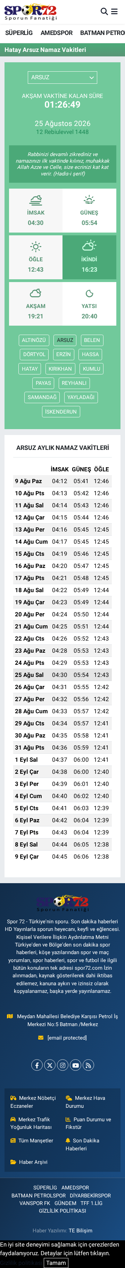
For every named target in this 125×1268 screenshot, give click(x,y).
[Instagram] (62, 1065)
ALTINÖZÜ (34, 340)
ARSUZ (65, 340)
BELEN (92, 340)
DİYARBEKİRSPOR (90, 1196)
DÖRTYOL (34, 354)
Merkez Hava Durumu (86, 1102)
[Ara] (104, 11)
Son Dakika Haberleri (83, 1144)
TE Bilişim (80, 1231)
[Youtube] (75, 1065)
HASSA (90, 354)
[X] (50, 1065)
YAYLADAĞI (80, 397)
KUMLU (91, 369)
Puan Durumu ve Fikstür (88, 1123)
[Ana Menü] (114, 11)
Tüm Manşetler (35, 1141)
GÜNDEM (65, 1203)
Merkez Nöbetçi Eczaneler (33, 1102)
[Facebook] (37, 1065)
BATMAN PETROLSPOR (38, 1196)
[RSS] (88, 1065)
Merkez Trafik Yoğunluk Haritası (31, 1123)
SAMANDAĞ (42, 397)
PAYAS (43, 383)
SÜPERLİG (18, 32)
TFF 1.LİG (91, 1203)
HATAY (30, 369)
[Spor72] (31, 11)
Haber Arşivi (33, 1162)
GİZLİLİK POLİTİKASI (62, 1211)
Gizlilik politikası (21, 1262)
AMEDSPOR (56, 32)
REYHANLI (74, 383)
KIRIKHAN (60, 369)
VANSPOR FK (34, 1203)
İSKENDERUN (61, 412)
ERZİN (63, 354)
